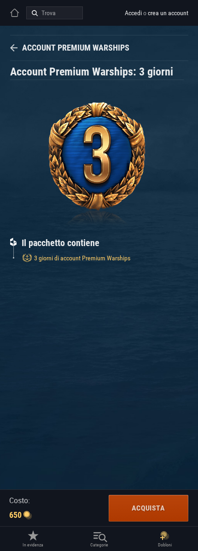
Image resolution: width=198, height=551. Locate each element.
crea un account (168, 13)
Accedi (133, 13)
